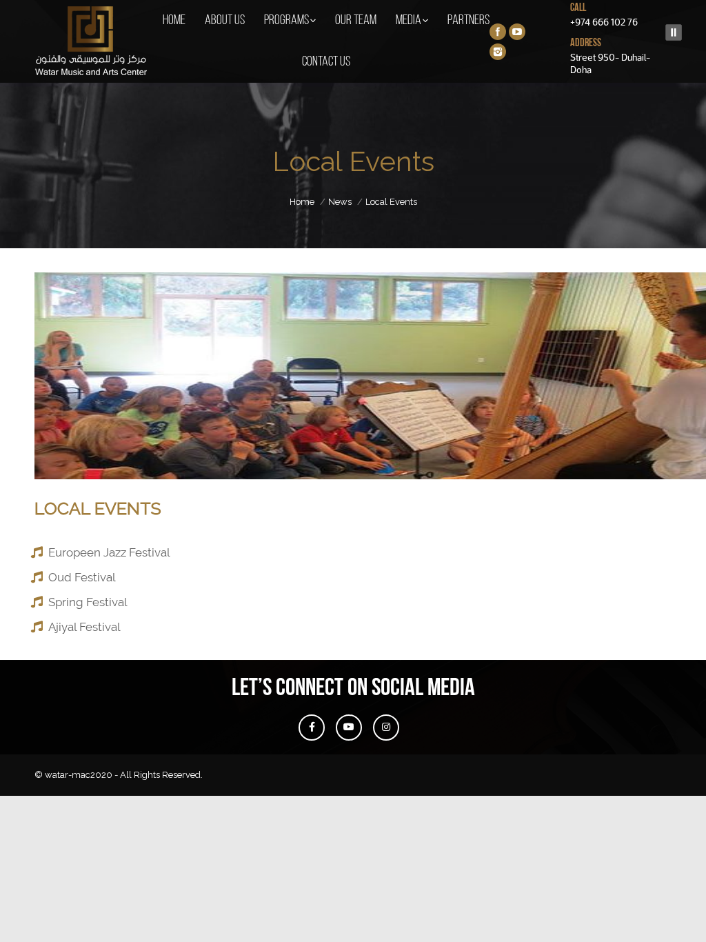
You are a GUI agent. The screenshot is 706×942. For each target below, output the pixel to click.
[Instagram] (498, 51)
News (340, 202)
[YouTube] (517, 31)
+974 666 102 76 (604, 22)
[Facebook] (498, 31)
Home (302, 202)
